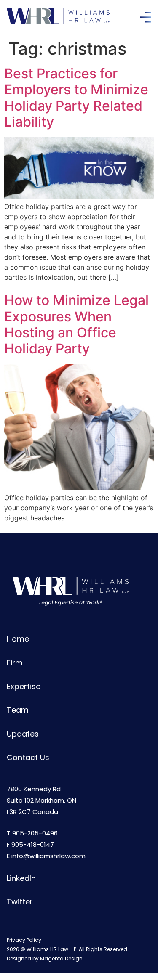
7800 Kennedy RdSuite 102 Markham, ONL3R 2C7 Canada (41, 800)
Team (18, 710)
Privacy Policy (24, 940)
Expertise (23, 686)
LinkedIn (21, 878)
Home (18, 639)
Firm (15, 663)
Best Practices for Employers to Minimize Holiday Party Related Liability (76, 97)
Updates (23, 734)
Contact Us (28, 757)
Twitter (20, 901)
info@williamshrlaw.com (48, 855)
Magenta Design (61, 958)
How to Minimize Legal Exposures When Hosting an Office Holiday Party (76, 324)
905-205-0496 (35, 833)
